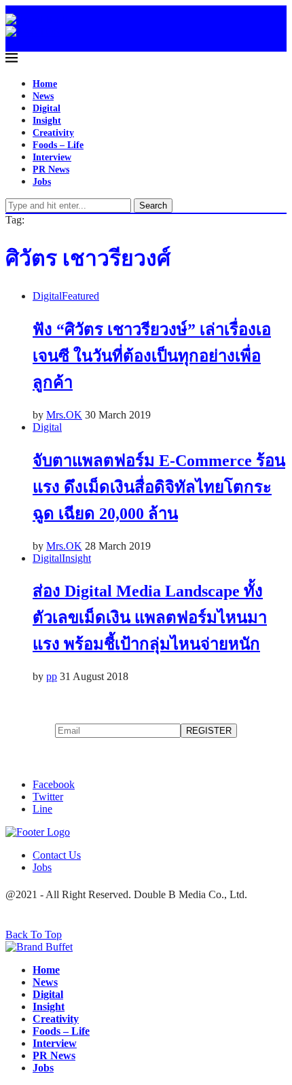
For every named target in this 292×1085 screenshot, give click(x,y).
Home (45, 84)
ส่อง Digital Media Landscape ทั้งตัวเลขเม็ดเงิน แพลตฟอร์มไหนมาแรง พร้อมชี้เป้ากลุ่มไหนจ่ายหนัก (150, 617)
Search (153, 205)
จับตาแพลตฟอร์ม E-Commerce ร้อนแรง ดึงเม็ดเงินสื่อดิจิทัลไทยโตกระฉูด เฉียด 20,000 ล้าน (159, 487)
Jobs (42, 182)
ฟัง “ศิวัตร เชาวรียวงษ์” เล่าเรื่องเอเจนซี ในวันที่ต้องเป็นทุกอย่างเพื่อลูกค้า (152, 356)
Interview (52, 157)
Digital (46, 108)
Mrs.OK (64, 415)
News (43, 96)
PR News (51, 169)
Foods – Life (58, 145)
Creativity (53, 133)
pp (51, 676)
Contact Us (57, 855)
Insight (47, 120)
